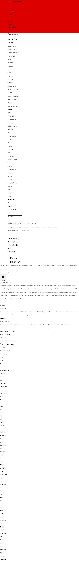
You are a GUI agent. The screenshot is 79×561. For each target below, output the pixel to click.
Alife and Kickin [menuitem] (3, 435)
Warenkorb (10, 21)
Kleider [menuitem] (1, 526)
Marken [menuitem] (2, 376)
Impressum (11, 255)
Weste (10, 146)
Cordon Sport (12, 49)
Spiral (10, 103)
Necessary (4, 305)
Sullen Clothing (13, 106)
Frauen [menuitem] (2, 406)
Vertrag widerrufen (12, 27)
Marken (10, 43)
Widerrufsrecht (13, 245)
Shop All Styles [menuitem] (3, 373)
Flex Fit (10, 83)
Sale (9, 203)
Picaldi (10, 59)
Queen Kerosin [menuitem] (3, 442)
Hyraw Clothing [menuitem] (3, 390)
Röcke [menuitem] (1, 536)
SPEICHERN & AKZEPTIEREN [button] (7, 331)
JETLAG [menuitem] (2, 425)
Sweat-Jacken (13, 126)
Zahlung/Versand (13, 242)
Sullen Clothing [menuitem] (3, 451)
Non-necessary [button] (3, 318)
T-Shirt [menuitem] (1, 461)
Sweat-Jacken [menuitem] (3, 474)
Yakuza (10, 63)
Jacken (10, 123)
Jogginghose (12, 136)
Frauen (10, 66)
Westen (10, 179)
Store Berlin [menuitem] (3, 556)
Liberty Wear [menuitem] (3, 432)
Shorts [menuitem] (1, 491)
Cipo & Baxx (12, 46)
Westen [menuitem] (2, 530)
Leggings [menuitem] (2, 543)
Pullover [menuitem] (2, 481)
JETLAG (11, 79)
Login (9, 17)
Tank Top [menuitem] (2, 464)
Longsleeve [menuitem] (3, 468)
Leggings (11, 193)
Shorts (10, 143)
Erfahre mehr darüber (5, 272)
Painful (10, 93)
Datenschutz (12, 251)
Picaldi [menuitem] (1, 396)
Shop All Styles (13, 39)
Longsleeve (12, 119)
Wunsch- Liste (11, 24)
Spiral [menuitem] (1, 448)
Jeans (10, 139)
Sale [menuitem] (1, 552)
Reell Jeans (12, 99)
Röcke (10, 186)
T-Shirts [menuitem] (2, 412)
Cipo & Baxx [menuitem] (3, 383)
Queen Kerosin (13, 96)
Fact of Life (12, 56)
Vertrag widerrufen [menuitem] (4, 370)
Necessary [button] (2, 302)
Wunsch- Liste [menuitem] (3, 367)
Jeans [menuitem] (1, 487)
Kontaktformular (13, 238)
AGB (9, 248)
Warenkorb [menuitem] (2, 363)
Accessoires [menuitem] (3, 549)
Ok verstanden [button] (4, 269)
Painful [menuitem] (1, 438)
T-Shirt (10, 113)
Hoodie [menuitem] (1, 478)
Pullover (11, 133)
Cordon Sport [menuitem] (3, 386)
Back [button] (1, 380)
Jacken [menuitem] (1, 471)
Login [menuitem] (1, 360)
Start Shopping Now (5, 354)
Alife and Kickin (13, 89)
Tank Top (11, 116)
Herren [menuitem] (1, 416)
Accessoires (12, 199)
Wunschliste (12, 209)
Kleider (10, 176)
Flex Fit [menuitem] (2, 429)
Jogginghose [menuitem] (3, 484)
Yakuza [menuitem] (2, 399)
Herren (10, 73)
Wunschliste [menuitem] (3, 559)
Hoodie (10, 129)
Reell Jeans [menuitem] (3, 445)
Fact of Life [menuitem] (2, 393)
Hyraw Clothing (13, 53)
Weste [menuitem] (1, 494)
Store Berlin (12, 206)
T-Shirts (10, 69)
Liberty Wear (12, 86)
